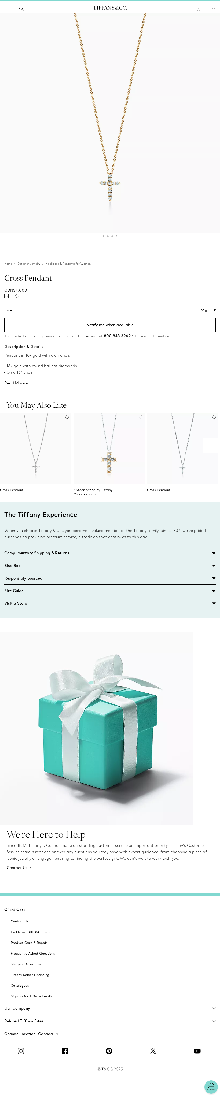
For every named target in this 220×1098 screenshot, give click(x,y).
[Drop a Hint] (6, 296)
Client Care (14, 909)
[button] (6, 9)
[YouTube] (198, 1051)
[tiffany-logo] (110, 8)
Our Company (17, 1008)
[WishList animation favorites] (198, 9)
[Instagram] (22, 1051)
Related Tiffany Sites (23, 1021)
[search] (21, 9)
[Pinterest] (110, 1051)
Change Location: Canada (29, 1034)
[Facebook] (66, 1051)
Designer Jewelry (28, 263)
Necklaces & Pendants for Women (68, 263)
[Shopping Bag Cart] (213, 9)
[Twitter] (154, 1051)
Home (8, 263)
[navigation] (6, 9)
